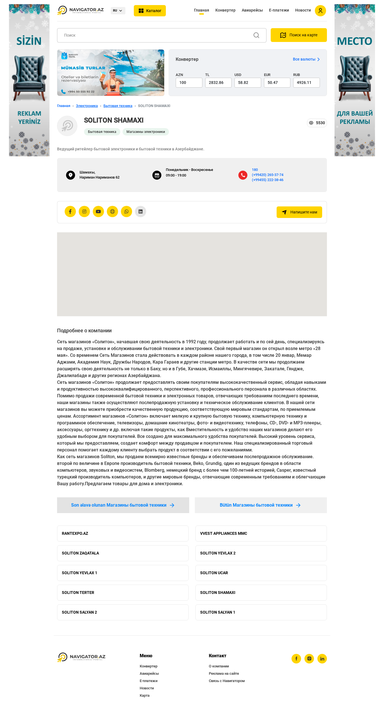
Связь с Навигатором (227, 681)
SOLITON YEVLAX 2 (218, 553)
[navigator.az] (81, 657)
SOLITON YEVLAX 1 (79, 573)
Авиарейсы (252, 10)
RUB (296, 75)
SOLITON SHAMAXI (217, 592)
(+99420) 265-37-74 (267, 175)
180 (255, 170)
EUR (267, 75)
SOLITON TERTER (78, 592)
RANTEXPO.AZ (75, 533)
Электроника (87, 106)
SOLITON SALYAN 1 (217, 612)
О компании (219, 666)
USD (237, 75)
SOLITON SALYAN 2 (79, 612)
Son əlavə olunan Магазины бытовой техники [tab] (118, 505)
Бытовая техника (117, 106)
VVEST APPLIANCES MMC (223, 533)
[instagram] (309, 658)
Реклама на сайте (224, 673)
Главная (201, 10)
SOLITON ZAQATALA (80, 553)
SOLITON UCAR (214, 573)
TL (207, 75)
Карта (145, 695)
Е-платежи (279, 10)
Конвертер (225, 10)
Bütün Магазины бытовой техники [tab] (256, 505)
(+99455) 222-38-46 (267, 180)
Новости (303, 10)
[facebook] (296, 658)
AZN (179, 75)
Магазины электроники (146, 132)
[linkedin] (322, 658)
